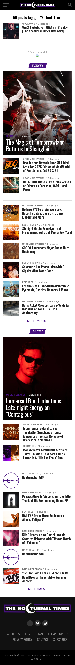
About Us (13, 634)
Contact (42, 639)
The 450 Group (58, 634)
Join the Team (34, 634)
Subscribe (60, 639)
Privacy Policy (22, 639)
